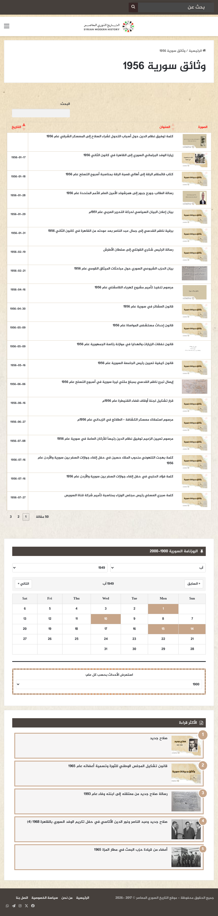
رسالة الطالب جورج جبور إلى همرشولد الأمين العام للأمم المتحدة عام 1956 (119, 193)
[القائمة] (6, 29)
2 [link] (18, 517)
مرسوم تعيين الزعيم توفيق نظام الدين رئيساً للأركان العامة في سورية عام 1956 (115, 439)
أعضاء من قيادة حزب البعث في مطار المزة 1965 (130, 850)
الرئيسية (196, 51)
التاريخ (16, 127)
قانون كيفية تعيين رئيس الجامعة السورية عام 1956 (135, 363)
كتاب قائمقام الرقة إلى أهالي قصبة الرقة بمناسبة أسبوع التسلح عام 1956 (119, 174)
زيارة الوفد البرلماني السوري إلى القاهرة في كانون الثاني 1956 (128, 155)
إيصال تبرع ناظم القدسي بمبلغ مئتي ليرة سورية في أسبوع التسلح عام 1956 (117, 382)
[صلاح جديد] (186, 746)
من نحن (67, 898)
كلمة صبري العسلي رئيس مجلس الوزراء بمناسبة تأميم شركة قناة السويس (118, 495)
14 (192, 629)
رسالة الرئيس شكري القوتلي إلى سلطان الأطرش (138, 250)
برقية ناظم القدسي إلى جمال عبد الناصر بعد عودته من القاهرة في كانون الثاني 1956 (110, 231)
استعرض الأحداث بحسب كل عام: (109, 675)
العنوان (165, 127)
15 (163, 629)
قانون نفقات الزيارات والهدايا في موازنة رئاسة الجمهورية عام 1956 (125, 344)
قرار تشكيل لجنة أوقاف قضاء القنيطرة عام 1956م (137, 401)
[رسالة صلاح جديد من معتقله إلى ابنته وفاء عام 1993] (186, 801)
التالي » (23, 584)
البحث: (65, 104)
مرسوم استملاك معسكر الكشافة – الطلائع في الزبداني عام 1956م (125, 420)
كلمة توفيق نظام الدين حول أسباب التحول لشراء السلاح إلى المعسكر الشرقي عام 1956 (110, 136)
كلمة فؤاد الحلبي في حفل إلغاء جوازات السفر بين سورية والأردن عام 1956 (119, 477)
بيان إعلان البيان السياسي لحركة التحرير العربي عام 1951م (131, 212)
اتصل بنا (22, 898)
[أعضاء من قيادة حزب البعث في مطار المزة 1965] (186, 857)
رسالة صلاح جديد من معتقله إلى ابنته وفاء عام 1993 (125, 794)
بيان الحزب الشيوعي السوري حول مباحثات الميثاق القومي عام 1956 (123, 269)
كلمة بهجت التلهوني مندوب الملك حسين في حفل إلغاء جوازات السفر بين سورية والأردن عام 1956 (105, 460)
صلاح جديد (158, 738)
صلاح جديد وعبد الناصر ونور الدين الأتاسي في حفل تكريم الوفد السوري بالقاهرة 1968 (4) (97, 822)
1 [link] (25, 517)
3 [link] (11, 517)
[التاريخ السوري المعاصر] (109, 26)
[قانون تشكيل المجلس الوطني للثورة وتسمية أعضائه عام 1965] (186, 774)
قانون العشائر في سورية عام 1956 (148, 307)
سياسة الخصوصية (44, 898)
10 (105, 619)
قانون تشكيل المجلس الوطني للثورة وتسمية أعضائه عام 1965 (117, 766)
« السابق (193, 584)
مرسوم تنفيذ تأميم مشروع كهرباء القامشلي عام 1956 (134, 287)
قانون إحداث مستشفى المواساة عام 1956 (143, 325)
